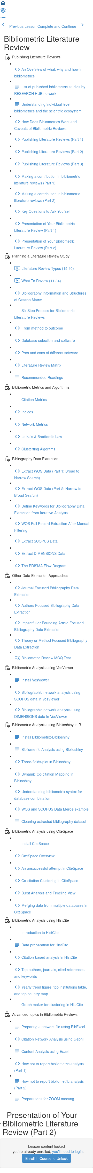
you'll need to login (67, 1151)
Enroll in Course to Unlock (46, 1158)
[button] (3, 4)
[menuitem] (3, 11)
